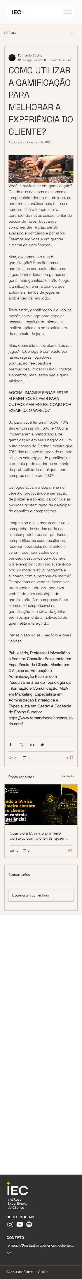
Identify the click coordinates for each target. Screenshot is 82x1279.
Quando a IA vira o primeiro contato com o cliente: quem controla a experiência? (38, 836)
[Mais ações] (70, 57)
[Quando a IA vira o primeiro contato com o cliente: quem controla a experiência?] (41, 804)
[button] (72, 33)
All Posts (10, 33)
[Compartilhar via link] (43, 744)
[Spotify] (29, 1224)
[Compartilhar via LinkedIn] (32, 744)
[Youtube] (20, 1224)
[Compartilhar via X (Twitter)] (21, 744)
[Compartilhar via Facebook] (11, 744)
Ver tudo (68, 776)
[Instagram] (10, 1224)
